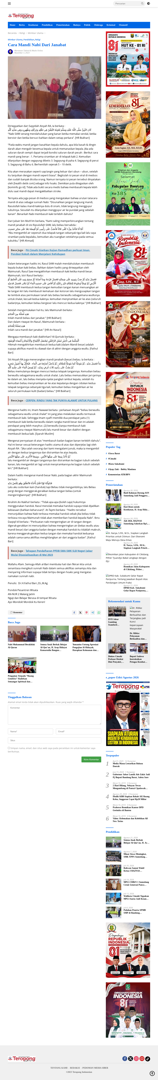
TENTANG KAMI (58, 1068)
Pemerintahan (63, 25)
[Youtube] (141, 1059)
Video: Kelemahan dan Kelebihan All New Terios (130, 819)
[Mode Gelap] (148, 3)
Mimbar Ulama (15, 39)
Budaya (76, 25)
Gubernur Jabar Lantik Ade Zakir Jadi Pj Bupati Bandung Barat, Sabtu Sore (131, 775)
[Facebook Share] (74, 612)
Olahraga (98, 25)
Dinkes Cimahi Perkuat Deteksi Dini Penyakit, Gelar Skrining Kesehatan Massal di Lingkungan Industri (116, 659)
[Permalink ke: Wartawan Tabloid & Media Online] (10, 51)
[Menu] (10, 3)
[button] (142, 3)
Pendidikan (47, 25)
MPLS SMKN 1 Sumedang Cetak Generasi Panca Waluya (136, 883)
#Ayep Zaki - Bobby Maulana (122, 469)
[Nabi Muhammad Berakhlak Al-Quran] (22, 634)
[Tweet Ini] (80, 612)
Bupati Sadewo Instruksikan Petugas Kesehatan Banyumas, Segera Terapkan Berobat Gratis (138, 659)
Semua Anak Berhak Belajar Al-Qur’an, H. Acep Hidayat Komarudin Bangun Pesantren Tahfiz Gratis (53, 647)
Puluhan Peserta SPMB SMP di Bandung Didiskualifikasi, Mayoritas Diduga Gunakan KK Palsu (137, 911)
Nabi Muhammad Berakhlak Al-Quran (21, 645)
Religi (37, 39)
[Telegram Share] (92, 612)
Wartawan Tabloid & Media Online (28, 50)
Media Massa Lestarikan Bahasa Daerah (128, 764)
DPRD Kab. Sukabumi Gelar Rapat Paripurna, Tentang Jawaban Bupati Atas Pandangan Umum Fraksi (135, 589)
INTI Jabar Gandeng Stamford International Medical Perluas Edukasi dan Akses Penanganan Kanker (117, 622)
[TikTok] (147, 1058)
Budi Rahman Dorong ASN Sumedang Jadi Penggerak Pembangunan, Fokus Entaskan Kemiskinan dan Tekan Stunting (136, 494)
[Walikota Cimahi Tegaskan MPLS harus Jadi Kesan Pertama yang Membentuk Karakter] (113, 898)
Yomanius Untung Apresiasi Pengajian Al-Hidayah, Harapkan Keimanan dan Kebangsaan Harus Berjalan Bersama (86, 647)
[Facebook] (124, 1059)
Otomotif (123, 25)
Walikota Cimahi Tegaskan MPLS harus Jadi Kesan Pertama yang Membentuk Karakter (136, 897)
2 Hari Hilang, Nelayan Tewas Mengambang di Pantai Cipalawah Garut (129, 787)
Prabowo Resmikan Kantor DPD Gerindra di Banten (128, 808)
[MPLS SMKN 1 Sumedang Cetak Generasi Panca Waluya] (113, 884)
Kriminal (111, 25)
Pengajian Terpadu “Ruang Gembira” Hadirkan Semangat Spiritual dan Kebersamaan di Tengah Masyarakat (21, 679)
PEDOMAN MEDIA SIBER (95, 1068)
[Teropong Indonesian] (21, 15)
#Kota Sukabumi (116, 464)
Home (12, 25)
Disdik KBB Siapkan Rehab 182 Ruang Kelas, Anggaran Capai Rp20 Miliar (131, 797)
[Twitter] (130, 1059)
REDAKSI (75, 1068)
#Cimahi (112, 459)
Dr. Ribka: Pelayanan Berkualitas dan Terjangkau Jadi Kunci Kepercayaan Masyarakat (137, 636)
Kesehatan (33, 25)
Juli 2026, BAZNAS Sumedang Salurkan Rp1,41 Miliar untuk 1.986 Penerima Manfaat (137, 522)
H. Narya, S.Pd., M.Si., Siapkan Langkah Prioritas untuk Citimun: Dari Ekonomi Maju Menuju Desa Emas (136, 546)
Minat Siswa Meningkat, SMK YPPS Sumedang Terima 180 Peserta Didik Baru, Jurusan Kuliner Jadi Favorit (137, 855)
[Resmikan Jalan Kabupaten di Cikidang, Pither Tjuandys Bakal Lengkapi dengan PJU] (128, 558)
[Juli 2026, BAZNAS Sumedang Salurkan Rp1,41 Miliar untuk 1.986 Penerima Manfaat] (113, 523)
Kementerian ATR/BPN (119, 474)
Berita (22, 25)
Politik (87, 25)
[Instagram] (136, 1059)
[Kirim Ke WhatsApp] (99, 612)
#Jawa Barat (114, 453)
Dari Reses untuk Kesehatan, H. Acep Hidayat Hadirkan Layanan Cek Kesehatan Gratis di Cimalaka (137, 508)
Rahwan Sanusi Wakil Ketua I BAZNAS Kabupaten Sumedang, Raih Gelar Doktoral (134, 869)
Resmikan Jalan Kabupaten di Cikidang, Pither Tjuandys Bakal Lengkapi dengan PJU (137, 568)
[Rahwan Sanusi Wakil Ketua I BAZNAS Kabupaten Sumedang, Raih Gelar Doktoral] (113, 870)
